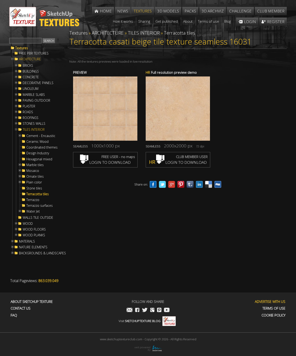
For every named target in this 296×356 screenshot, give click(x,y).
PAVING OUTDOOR (36, 100)
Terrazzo (32, 200)
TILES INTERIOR (34, 130)
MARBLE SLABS (34, 95)
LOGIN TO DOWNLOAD (109, 162)
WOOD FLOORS (34, 229)
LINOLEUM (30, 89)
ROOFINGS (30, 118)
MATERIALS (27, 241)
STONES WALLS (34, 124)
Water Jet (33, 211)
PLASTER (29, 106)
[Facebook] (153, 184)
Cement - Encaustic (40, 136)
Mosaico (32, 171)
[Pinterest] (180, 184)
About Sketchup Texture (32, 301)
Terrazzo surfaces (39, 206)
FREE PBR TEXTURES (34, 53)
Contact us (21, 308)
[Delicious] (208, 184)
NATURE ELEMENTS (33, 247)
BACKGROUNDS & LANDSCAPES (42, 253)
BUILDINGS (31, 71)
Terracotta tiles (37, 194)
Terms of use (273, 308)
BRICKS (28, 66)
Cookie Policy (273, 315)
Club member (270, 11)
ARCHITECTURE (30, 59)
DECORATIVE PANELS (38, 83)
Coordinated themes (42, 147)
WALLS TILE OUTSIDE (38, 218)
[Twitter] (162, 184)
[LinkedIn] (199, 184)
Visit (139, 321)
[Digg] (217, 184)
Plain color (34, 182)
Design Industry (37, 153)
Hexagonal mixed (39, 159)
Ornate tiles (35, 176)
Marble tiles (35, 165)
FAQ (14, 315)
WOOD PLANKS (34, 235)
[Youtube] (167, 310)
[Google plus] (171, 184)
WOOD (28, 224)
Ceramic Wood (37, 142)
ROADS (28, 112)
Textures (21, 48)
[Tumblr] (190, 184)
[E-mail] (129, 310)
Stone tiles (34, 188)
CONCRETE (31, 77)
